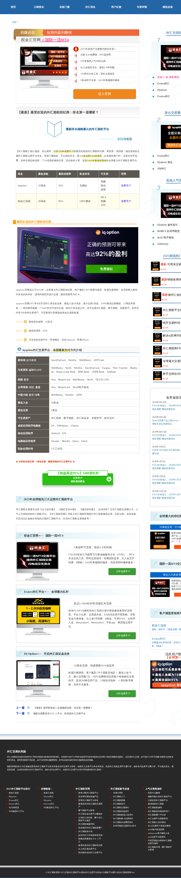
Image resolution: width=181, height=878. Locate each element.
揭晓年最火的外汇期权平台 (160, 796)
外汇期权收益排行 (121, 811)
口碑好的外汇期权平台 (158, 800)
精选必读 (168, 7)
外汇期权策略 (119, 800)
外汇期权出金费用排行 (123, 822)
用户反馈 (116, 7)
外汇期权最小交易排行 (123, 818)
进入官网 (104, 94)
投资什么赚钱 (154, 793)
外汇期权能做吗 (155, 807)
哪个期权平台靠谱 (86, 810)
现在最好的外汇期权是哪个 (90, 828)
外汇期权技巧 (119, 804)
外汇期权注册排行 (121, 807)
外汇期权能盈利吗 (86, 824)
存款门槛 (65, 7)
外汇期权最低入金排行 (123, 815)
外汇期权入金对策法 (157, 822)
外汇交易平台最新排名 (158, 818)
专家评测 (142, 7)
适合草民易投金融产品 (88, 796)
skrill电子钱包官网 (156, 829)
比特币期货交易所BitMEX (124, 826)
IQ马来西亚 (14, 807)
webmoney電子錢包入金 (158, 833)
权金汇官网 (43, 535)
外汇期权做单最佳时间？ (159, 811)
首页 (13, 7)
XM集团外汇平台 (16, 811)
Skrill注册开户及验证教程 (159, 826)
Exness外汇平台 (46, 591)
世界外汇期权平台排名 (88, 800)
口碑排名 (39, 7)
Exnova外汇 (14, 804)
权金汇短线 (159, 625)
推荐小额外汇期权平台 (88, 793)
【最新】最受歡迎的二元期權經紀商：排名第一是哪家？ (63, 707)
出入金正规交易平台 (87, 849)
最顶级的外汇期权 (156, 804)
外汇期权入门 (119, 796)
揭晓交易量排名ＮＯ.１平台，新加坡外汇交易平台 (59, 713)
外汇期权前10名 (85, 831)
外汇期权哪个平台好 (157, 815)
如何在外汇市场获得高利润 (90, 835)
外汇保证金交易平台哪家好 (90, 814)
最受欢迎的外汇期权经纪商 (90, 845)
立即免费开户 (123, 571)
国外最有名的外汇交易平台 (90, 852)
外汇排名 (90, 7)
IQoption (13, 796)
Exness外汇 (159, 638)
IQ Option (47, 653)
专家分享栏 (118, 793)
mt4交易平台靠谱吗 (156, 837)
